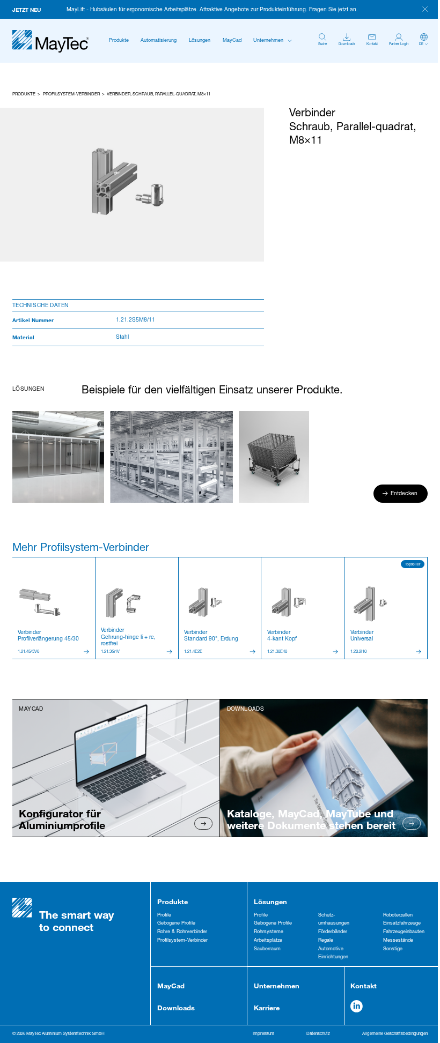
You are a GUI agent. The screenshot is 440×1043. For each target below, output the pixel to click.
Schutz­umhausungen (333, 920)
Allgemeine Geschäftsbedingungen (395, 1034)
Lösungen (199, 40)
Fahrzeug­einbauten (403, 932)
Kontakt (363, 985)
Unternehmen (268, 40)
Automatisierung (159, 40)
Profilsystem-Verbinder (71, 94)
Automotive (330, 949)
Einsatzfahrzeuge (402, 923)
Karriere (267, 1007)
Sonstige (392, 949)
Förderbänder (332, 932)
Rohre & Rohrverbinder (182, 932)
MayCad (232, 40)
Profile (164, 915)
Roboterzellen (398, 915)
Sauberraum (267, 949)
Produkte (119, 40)
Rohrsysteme (268, 932)
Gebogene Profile (176, 923)
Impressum (263, 1034)
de (421, 44)
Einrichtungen (333, 957)
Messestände (398, 940)
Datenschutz (318, 1034)
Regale (325, 940)
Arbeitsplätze (268, 940)
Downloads (176, 1007)
